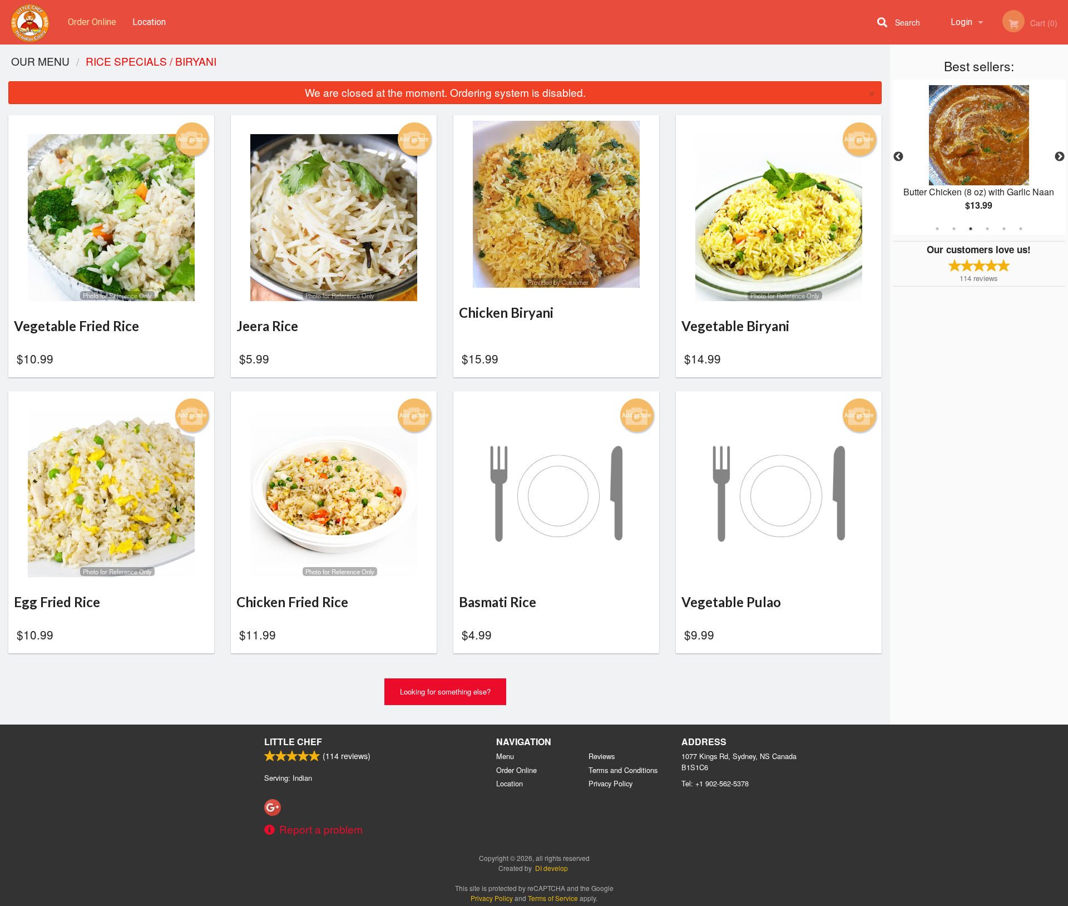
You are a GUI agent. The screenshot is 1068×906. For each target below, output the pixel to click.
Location (149, 22)
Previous (898, 157)
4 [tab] (987, 228)
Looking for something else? (445, 691)
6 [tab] (1020, 228)
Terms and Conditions (623, 770)
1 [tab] (937, 228)
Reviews (602, 756)
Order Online (92, 22)
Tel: (715, 783)
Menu (505, 756)
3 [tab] (970, 228)
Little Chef (293, 741)
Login (961, 22)
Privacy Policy (610, 783)
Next (1059, 157)
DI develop (551, 868)
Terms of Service (553, 898)
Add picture (192, 139)
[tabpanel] (979, 157)
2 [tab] (954, 228)
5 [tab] (1004, 228)
